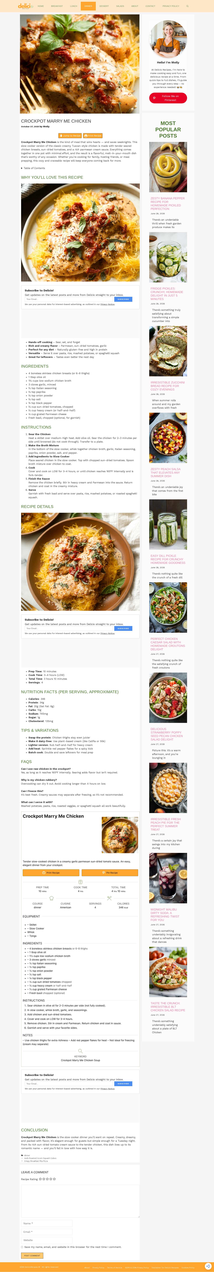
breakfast (57, 6)
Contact (150, 6)
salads (120, 6)
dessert (104, 6)
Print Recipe (94, 135)
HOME (41, 6)
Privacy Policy (171, 6)
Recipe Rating (29, 1179)
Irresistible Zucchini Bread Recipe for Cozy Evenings (168, 386)
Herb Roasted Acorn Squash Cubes (40, 1158)
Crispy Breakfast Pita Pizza (36, 1161)
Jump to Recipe (71, 135)
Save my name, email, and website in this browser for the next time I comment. (72, 1247)
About (134, 6)
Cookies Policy (188, 1268)
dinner (88, 6)
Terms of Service (114, 1268)
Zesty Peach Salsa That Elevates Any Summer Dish (165, 473)
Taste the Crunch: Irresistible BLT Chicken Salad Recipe (168, 1007)
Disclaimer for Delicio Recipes (165, 1268)
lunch (73, 6)
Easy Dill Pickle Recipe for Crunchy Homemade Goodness (168, 559)
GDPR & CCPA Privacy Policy (137, 1268)
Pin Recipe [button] (112, 872)
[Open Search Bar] (187, 6)
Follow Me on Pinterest (170, 98)
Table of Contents (34, 168)
